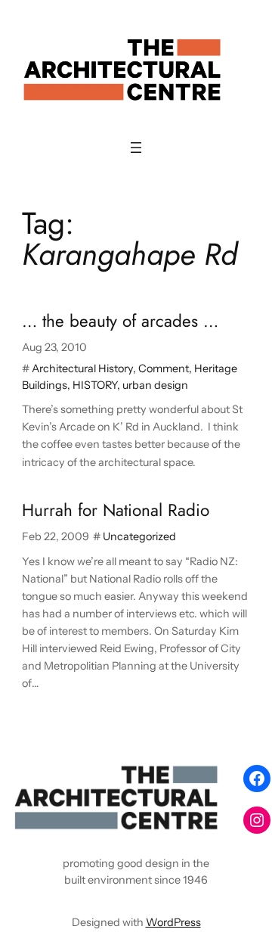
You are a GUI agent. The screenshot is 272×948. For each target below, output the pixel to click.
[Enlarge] (208, 777)
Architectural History (82, 368)
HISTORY (95, 385)
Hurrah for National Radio (115, 510)
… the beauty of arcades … (120, 321)
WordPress (173, 922)
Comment (163, 368)
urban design (155, 385)
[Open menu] (136, 147)
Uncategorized (139, 536)
